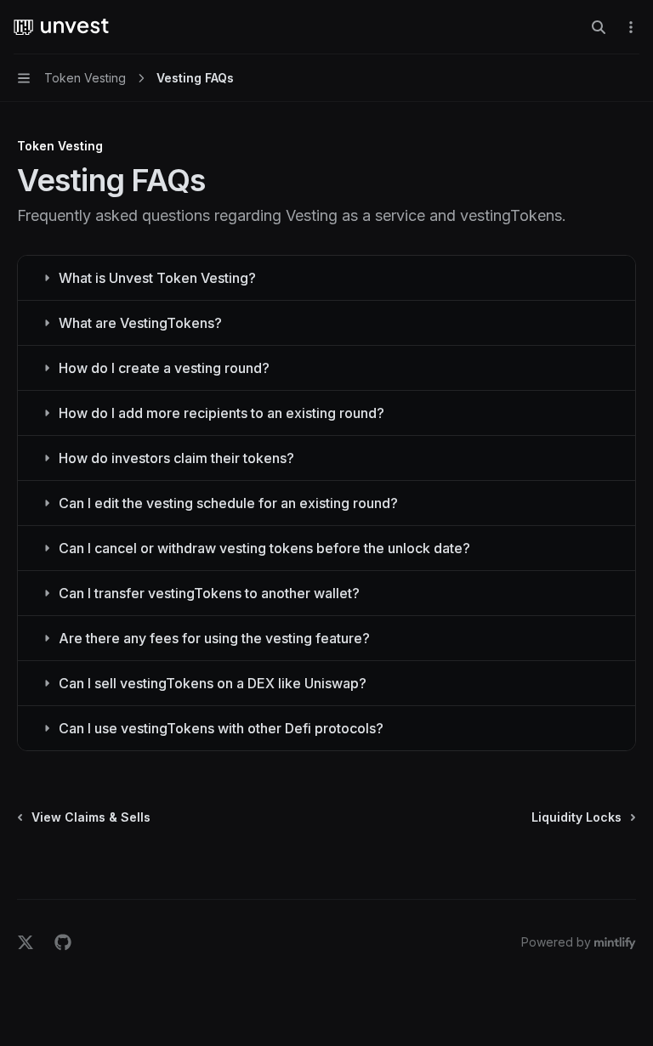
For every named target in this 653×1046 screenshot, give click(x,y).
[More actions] (630, 27)
